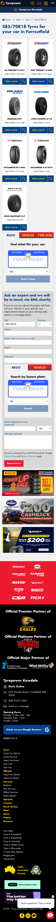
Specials (8, 799)
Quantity (41, 320)
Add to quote (11, 81)
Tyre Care (7, 763)
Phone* (19, 338)
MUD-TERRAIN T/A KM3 (41, 70)
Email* (7, 347)
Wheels (7, 771)
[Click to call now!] (32, 3)
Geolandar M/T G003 (14, 167)
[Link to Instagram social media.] (28, 915)
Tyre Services (9, 788)
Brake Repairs (9, 795)
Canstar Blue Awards (13, 851)
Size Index (8, 830)
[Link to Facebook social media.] (22, 915)
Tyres (6, 749)
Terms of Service (28, 456)
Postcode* (9, 356)
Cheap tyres (8, 858)
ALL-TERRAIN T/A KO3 (14, 70)
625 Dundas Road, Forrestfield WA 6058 (27, 694)
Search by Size (10, 756)
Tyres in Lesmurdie (11, 841)
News (6, 813)
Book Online (10, 806)
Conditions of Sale (36, 909)
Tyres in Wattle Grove (13, 844)
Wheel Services (10, 792)
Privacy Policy (10, 456)
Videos (7, 817)
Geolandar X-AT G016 (41, 167)
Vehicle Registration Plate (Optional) (15, 423)
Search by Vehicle (11, 753)
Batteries (7, 785)
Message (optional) (13, 433)
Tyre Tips (7, 767)
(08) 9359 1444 (18, 700)
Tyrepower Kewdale (30, 9)
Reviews (8, 821)
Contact (7, 802)
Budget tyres (9, 855)
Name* (7, 329)
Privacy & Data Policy (19, 909)
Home (8, 19)
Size (6, 320)
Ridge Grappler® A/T (14, 216)
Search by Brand (11, 760)
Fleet (6, 810)
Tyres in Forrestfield (12, 834)
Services (8, 781)
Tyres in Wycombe (12, 848)
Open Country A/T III (41, 119)
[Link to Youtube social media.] (34, 915)
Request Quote (14, 463)
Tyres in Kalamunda (12, 837)
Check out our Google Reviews (23, 729)
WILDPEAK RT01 (14, 119)
